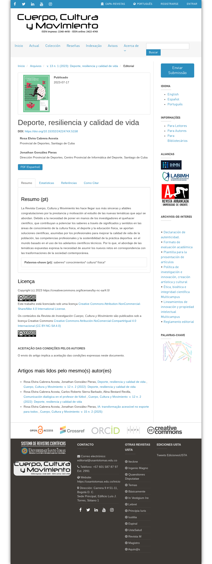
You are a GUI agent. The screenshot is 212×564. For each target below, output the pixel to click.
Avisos (113, 46)
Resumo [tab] (26, 183)
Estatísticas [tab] (46, 183)
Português (144, 4)
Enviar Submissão (177, 70)
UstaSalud (135, 530)
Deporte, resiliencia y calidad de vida (122, 381)
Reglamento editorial (179, 322)
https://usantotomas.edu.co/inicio (98, 481)
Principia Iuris (137, 510)
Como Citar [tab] (91, 183)
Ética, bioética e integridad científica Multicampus (175, 292)
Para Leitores (177, 126)
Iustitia (132, 517)
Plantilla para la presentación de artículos (174, 257)
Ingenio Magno (138, 468)
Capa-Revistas (115, 4)
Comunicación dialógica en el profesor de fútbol (55, 396)
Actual (34, 46)
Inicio (19, 46)
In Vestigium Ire (138, 498)
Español (173, 99)
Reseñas (73, 46)
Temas (132, 485)
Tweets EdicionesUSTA (172, 455)
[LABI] (175, 176)
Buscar (153, 52)
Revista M (134, 536)
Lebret (132, 504)
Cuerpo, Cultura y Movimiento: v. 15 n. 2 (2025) (71, 411)
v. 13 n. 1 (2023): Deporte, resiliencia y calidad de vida (82, 66)
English (173, 94)
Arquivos (35, 66)
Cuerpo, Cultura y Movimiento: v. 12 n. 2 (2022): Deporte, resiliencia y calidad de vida (80, 386)
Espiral (132, 523)
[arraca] (175, 195)
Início (21, 66)
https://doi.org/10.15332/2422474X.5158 (51, 131)
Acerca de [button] (131, 46)
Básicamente (136, 491)
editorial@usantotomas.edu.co (97, 460)
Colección (52, 46)
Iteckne (133, 461)
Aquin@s (134, 549)
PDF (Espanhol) (30, 167)
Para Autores (177, 131)
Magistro (134, 543)
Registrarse (169, 4)
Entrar (192, 4)
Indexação (94, 46)
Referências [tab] (69, 183)
